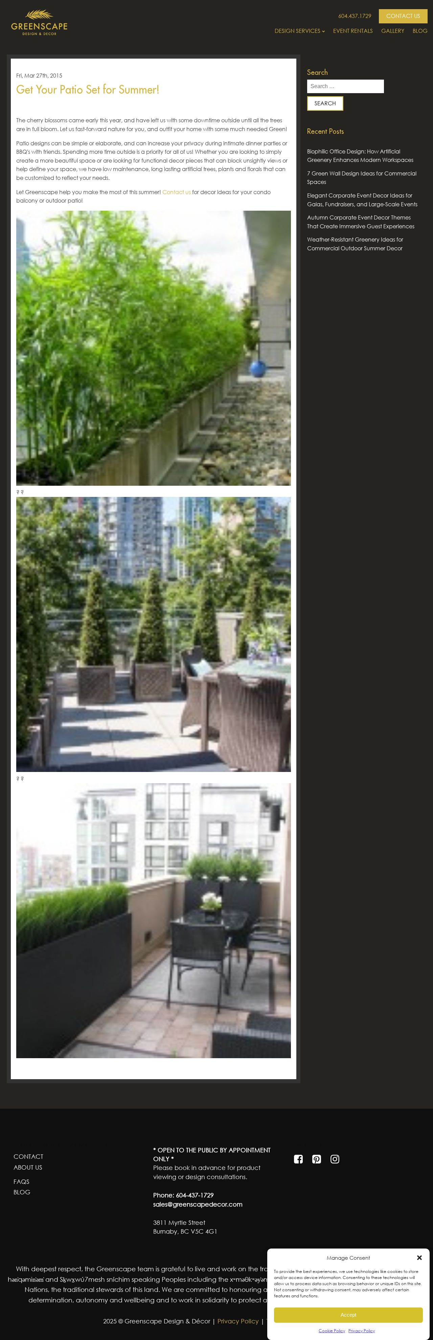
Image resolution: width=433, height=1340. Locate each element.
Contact (28, 1156)
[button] (419, 1257)
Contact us (176, 192)
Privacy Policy (361, 1330)
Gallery (392, 30)
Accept (348, 1315)
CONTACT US (403, 16)
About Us (28, 1167)
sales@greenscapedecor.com (198, 1204)
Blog (420, 30)
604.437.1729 (354, 16)
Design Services (297, 30)
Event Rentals (353, 30)
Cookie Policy (332, 1330)
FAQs (21, 1181)
